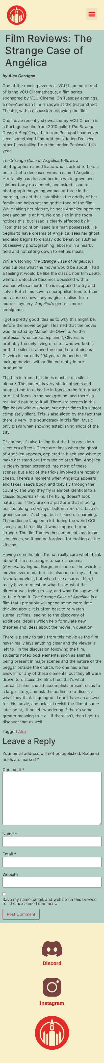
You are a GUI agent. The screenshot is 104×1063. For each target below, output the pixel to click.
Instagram (52, 1003)
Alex (22, 731)
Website (10, 874)
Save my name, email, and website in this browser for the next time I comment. (50, 901)
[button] (91, 14)
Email (9, 854)
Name (10, 834)
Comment (13, 770)
